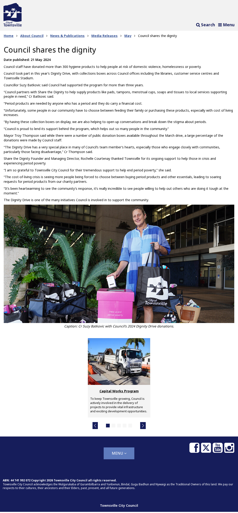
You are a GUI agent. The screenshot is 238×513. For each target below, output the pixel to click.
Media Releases (104, 35)
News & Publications (67, 35)
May (127, 35)
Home (8, 35)
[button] (95, 425)
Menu (118, 453)
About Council (31, 35)
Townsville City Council (119, 505)
